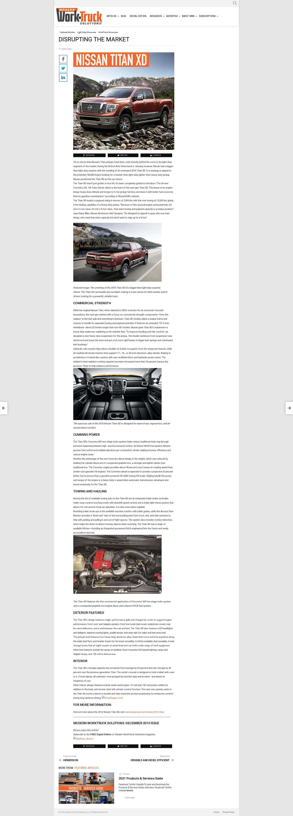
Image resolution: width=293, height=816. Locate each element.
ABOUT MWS (188, 16)
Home (216, 812)
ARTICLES (111, 16)
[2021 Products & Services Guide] (86, 788)
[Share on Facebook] (63, 59)
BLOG (123, 16)
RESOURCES (156, 16)
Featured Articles (87, 767)
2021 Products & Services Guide (141, 778)
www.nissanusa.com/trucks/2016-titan (144, 712)
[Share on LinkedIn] (63, 77)
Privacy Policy (228, 812)
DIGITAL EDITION (138, 16)
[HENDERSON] (3, 408)
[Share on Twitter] (63, 68)
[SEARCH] (235, 3)
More (130, 790)
